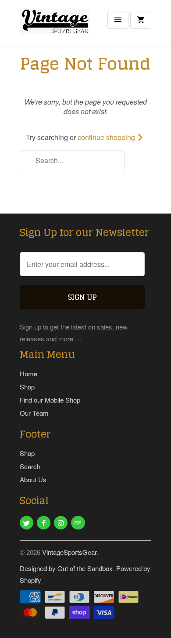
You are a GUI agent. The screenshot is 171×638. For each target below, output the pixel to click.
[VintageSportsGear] (55, 26)
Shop (27, 386)
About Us (33, 479)
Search (30, 466)
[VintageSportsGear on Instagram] (61, 522)
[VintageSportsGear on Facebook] (43, 522)
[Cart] (140, 20)
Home (28, 373)
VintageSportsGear (69, 552)
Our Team (34, 412)
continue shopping (107, 137)
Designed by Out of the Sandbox (66, 568)
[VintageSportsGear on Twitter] (26, 522)
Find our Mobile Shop (50, 399)
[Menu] (117, 20)
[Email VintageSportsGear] (78, 522)
